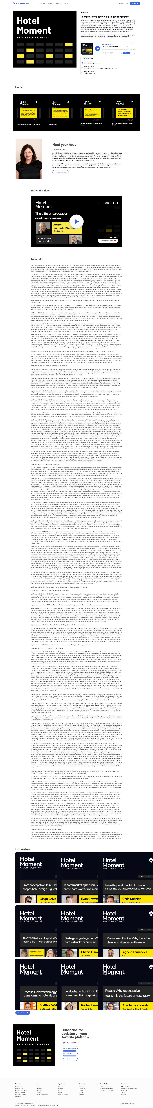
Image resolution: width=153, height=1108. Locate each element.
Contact (123, 1084)
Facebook (127, 1103)
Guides (38, 1092)
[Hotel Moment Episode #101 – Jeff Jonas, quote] (61, 100)
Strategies (39, 1089)
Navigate (60, 1089)
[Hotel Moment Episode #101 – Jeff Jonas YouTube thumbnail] (76, 196)
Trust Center (104, 1084)
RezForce (18, 1096)
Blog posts (39, 1090)
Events (60, 1090)
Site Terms (25, 1105)
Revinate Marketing (21, 1090)
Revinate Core (19, 1087)
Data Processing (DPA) (106, 1090)
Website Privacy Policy (106, 1089)
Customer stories (63, 1094)
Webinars (60, 1087)
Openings (81, 1094)
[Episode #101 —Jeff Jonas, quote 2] (92, 99)
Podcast (38, 1087)
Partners (81, 1087)
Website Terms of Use (106, 1087)
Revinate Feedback (20, 1092)
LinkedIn (122, 1103)
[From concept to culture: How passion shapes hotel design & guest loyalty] (45, 882)
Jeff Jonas (100, 22)
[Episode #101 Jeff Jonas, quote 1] (29, 100)
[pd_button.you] (70, 1057)
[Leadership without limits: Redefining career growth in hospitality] (87, 989)
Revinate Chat (19, 1089)
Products (18, 1084)
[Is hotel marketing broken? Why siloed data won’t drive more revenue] (87, 882)
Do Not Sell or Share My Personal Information (48, 1105)
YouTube (132, 1103)
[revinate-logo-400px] (21, 3)
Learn (38, 1084)
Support (81, 1092)
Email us (123, 1094)
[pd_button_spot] (70, 1052)
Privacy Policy (18, 1105)
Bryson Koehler (120, 20)
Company (82, 1084)
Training (60, 1092)
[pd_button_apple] (70, 1047)
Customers (82, 1089)
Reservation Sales (20, 1094)
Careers (81, 1090)
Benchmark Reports (42, 1094)
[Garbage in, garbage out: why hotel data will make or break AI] (87, 935)
